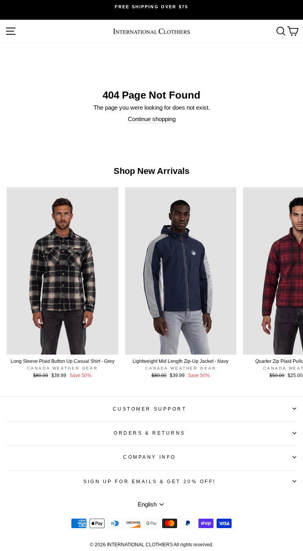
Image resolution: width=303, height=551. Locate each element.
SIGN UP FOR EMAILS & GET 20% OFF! (149, 481)
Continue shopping (152, 119)
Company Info (149, 456)
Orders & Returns (149, 432)
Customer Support (150, 408)
